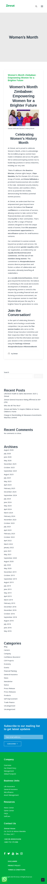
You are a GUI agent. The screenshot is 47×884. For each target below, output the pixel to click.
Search (6, 372)
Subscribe (11, 744)
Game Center (9, 810)
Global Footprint (10, 774)
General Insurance (11, 789)
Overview (7, 765)
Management (9, 771)
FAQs (6, 813)
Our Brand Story (10, 768)
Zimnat (35, 278)
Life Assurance (9, 786)
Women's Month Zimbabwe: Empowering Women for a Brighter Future (22, 78)
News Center (9, 808)
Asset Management (11, 795)
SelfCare (7, 816)
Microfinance (8, 792)
